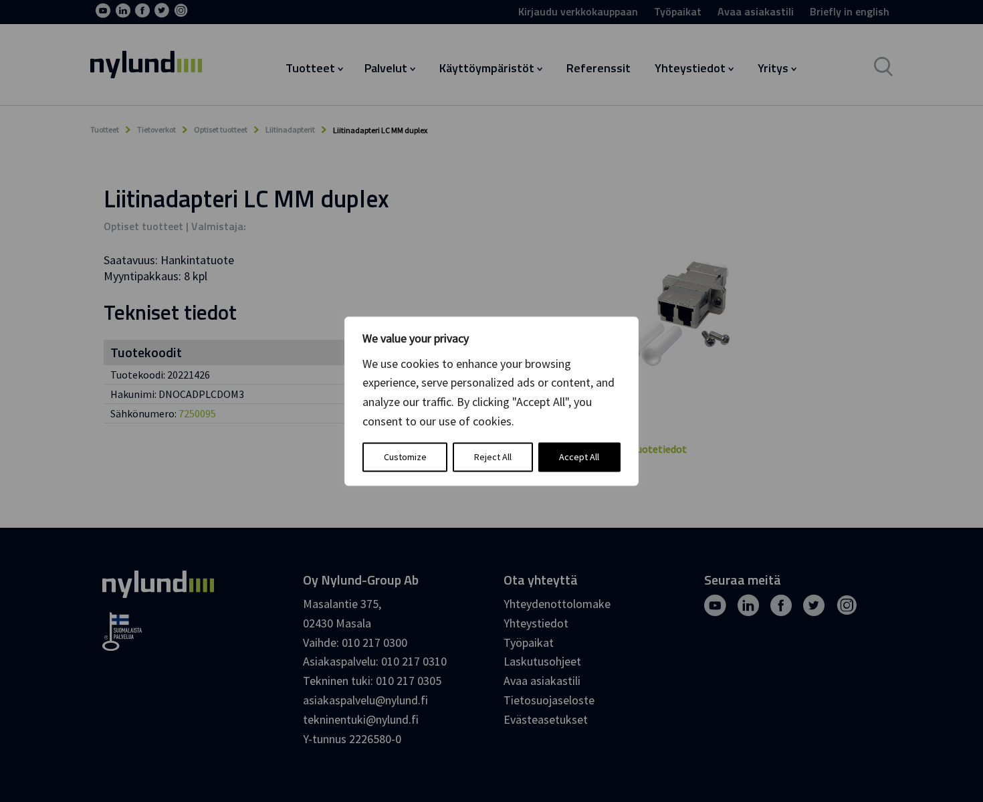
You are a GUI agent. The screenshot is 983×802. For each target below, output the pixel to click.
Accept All (579, 457)
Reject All (493, 457)
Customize (405, 457)
